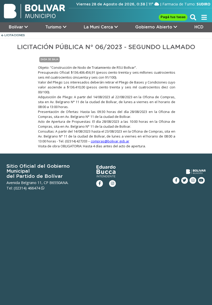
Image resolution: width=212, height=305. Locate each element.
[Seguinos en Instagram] (193, 180)
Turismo (54, 27)
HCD (198, 27)
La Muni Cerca (99, 27)
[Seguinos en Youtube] (201, 180)
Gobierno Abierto (154, 27)
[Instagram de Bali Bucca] (112, 183)
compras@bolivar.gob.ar (110, 141)
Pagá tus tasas (173, 17)
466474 (34, 188)
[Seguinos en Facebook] (176, 180)
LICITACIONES (14, 35)
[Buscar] (193, 17)
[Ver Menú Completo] (204, 17)
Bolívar (16, 27)
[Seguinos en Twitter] (184, 180)
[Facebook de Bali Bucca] (99, 183)
